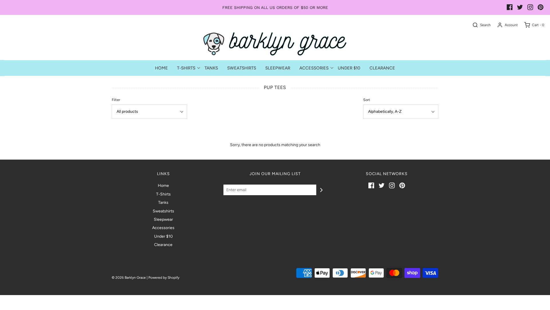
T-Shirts (163, 194)
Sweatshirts (241, 68)
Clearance (382, 68)
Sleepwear (277, 68)
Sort (366, 100)
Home (161, 68)
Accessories (163, 227)
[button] (149, 111)
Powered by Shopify (163, 278)
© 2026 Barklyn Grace (129, 278)
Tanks (211, 68)
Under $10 (349, 68)
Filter (116, 100)
